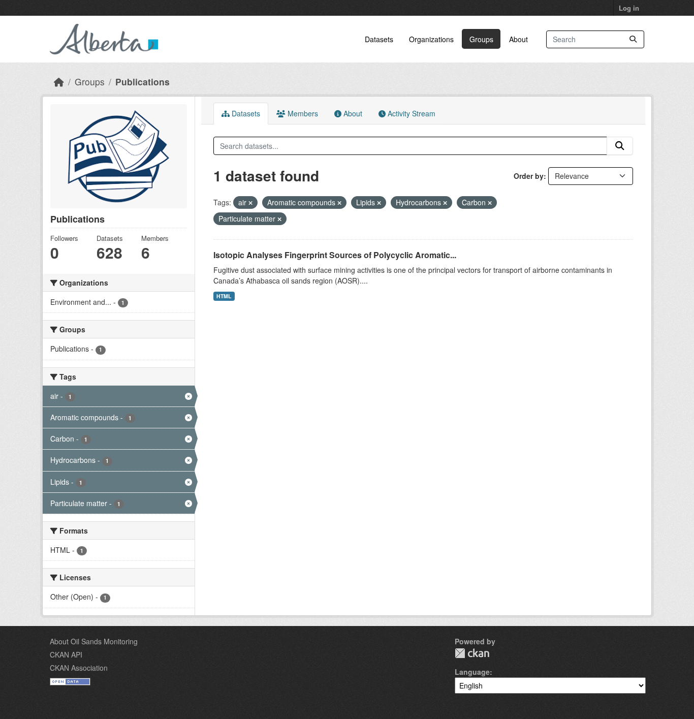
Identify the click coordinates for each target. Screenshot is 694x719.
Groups (481, 39)
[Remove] (250, 203)
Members (302, 113)
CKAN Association (79, 668)
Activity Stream (410, 113)
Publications (142, 81)
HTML (223, 296)
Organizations (431, 39)
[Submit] (633, 39)
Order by (529, 176)
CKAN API (66, 654)
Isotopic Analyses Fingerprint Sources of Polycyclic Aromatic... (334, 255)
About (518, 39)
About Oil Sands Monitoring (94, 641)
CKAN (472, 653)
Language (472, 672)
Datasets (379, 39)
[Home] (59, 81)
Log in (629, 8)
